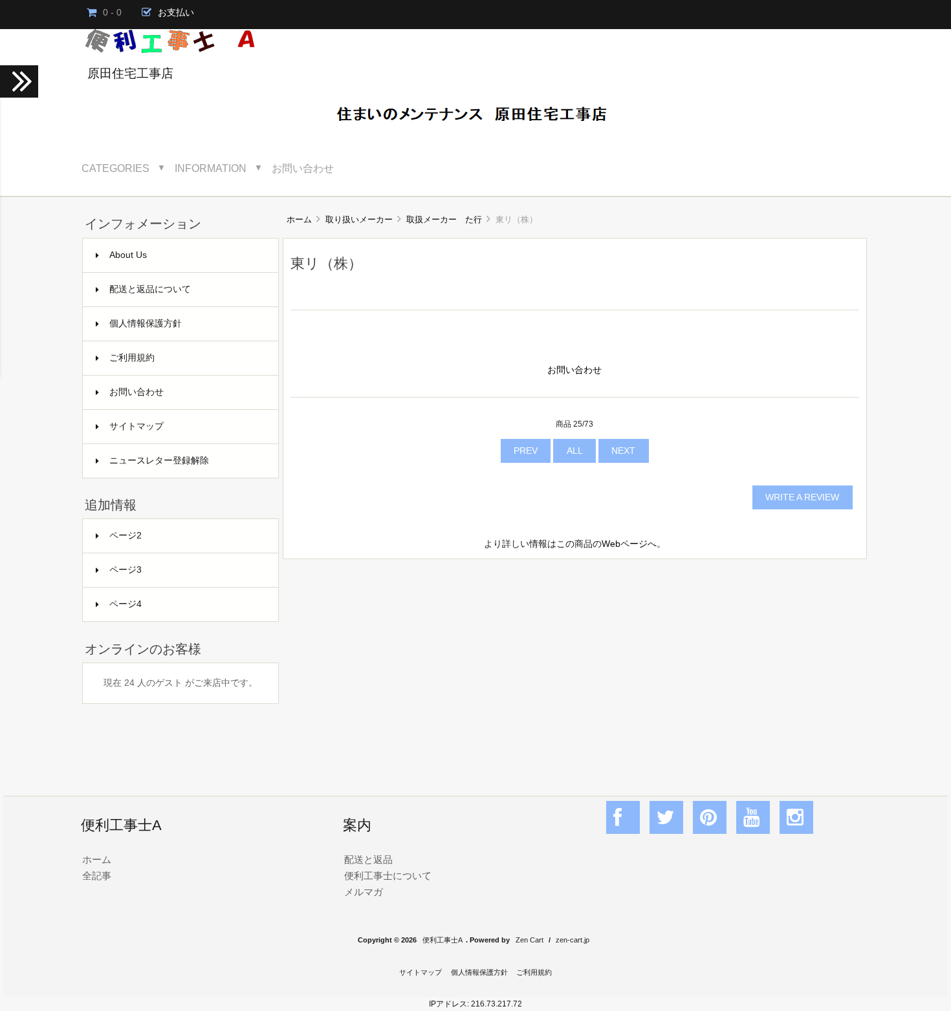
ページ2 (125, 535)
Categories (115, 168)
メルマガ (363, 891)
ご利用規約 (132, 358)
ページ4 (125, 604)
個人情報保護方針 (145, 323)
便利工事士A (442, 940)
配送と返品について (150, 289)
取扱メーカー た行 (444, 219)
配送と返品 (368, 859)
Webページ (625, 544)
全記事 (96, 875)
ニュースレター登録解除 (159, 460)
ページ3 (125, 570)
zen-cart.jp (572, 940)
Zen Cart (529, 940)
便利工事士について (388, 875)
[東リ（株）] (570, 245)
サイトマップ (136, 426)
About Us (128, 255)
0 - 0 (112, 12)
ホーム (299, 219)
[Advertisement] (575, 663)
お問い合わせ (303, 168)
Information (210, 168)
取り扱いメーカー (359, 219)
